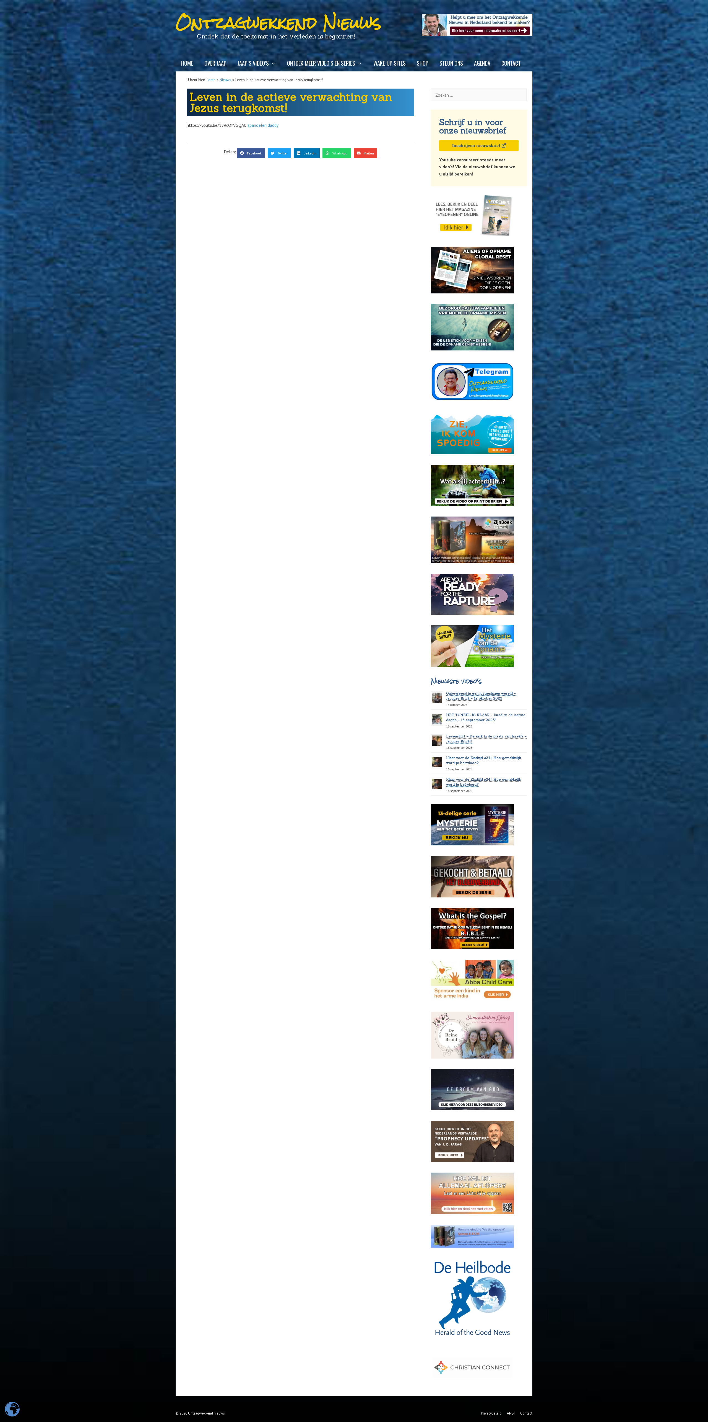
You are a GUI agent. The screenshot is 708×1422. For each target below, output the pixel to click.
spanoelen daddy (263, 125)
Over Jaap (215, 63)
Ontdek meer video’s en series (321, 63)
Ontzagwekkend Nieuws (278, 22)
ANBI (511, 1413)
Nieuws (225, 79)
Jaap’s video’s (253, 63)
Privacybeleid (491, 1413)
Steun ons (451, 63)
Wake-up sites (389, 63)
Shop (422, 63)
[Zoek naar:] (479, 95)
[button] (251, 153)
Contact (511, 63)
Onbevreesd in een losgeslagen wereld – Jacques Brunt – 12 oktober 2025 (481, 695)
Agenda (482, 63)
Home (187, 63)
